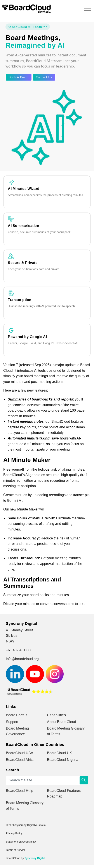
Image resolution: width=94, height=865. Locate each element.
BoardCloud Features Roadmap (64, 793)
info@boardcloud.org (22, 659)
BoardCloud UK (59, 753)
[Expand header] (87, 8)
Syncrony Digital (34, 858)
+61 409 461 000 (19, 650)
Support (12, 722)
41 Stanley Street (19, 630)
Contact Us (44, 77)
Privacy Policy (14, 833)
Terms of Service (16, 849)
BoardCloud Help (19, 790)
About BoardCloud (61, 722)
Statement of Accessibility (21, 841)
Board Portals (16, 715)
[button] (83, 780)
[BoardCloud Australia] (26, 9)
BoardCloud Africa (20, 760)
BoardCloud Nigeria (62, 760)
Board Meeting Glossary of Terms (66, 731)
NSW (10, 641)
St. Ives (11, 635)
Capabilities (56, 715)
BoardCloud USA (19, 753)
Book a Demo (18, 77)
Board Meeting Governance (17, 731)
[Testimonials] (30, 691)
